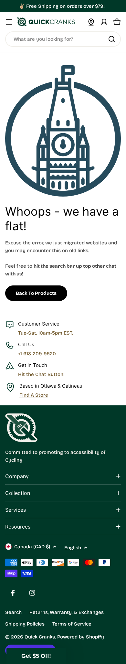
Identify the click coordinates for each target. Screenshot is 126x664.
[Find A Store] (91, 22)
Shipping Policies (25, 624)
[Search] (112, 39)
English (72, 548)
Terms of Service (71, 624)
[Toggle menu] (9, 22)
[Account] (104, 22)
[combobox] (63, 39)
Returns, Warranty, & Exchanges (66, 612)
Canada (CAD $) (32, 547)
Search (13, 612)
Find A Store (33, 395)
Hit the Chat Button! (41, 374)
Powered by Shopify (80, 637)
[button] (36, 656)
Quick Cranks (40, 637)
